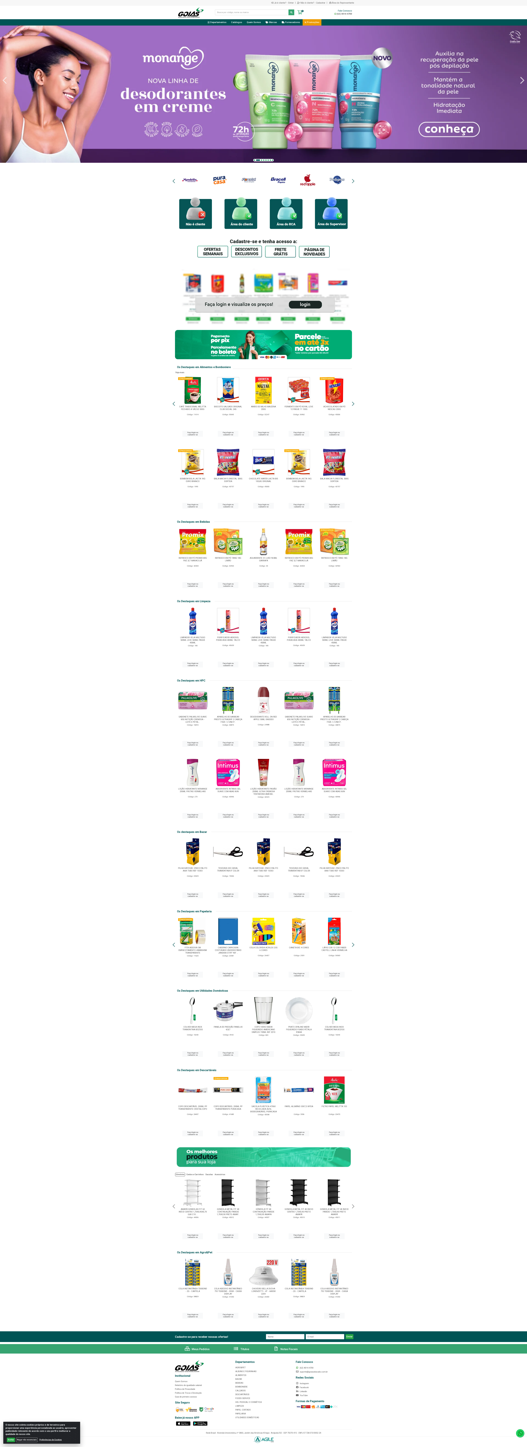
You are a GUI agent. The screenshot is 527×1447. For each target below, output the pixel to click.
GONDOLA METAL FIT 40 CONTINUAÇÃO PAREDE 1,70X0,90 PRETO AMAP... (192, 1212)
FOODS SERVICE (242, 1398)
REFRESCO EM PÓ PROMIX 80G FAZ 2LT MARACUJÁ (193, 559)
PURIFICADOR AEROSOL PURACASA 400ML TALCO (228, 638)
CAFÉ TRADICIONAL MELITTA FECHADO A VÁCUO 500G (192, 407)
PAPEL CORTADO (243, 1410)
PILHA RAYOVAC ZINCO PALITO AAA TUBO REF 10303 (192, 869)
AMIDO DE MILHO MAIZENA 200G (263, 407)
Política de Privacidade (185, 1389)
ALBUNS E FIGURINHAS (246, 1371)
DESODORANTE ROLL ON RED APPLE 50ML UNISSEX (263, 718)
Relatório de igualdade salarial (188, 1385)
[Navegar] (4, 80)
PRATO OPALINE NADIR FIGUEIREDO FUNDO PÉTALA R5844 (299, 1029)
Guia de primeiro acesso (186, 1397)
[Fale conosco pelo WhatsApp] (520, 1433)
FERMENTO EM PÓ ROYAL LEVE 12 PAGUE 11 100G (299, 407)
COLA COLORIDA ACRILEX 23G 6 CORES (263, 948)
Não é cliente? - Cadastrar (312, 3)
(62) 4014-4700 (344, 14)
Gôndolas (180, 1174)
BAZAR (238, 1379)
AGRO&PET (240, 1367)
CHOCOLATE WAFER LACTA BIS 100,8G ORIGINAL (263, 480)
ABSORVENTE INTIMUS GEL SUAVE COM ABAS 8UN (228, 790)
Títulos (244, 1349)
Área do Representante (343, 3)
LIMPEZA (239, 1406)
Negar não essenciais (27, 1440)
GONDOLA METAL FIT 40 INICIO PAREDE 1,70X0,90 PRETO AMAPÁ (299, 1212)
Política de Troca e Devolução (188, 1393)
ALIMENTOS (240, 1375)
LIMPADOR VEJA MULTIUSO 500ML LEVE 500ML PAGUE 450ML (192, 640)
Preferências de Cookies (50, 1440)
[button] (254, 160)
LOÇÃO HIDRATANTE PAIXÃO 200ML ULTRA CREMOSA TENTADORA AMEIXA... (263, 791)
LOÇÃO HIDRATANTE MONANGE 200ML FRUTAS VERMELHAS (192, 790)
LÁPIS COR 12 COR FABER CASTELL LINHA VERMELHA (334, 948)
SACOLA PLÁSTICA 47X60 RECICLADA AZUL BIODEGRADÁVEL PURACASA (263, 1109)
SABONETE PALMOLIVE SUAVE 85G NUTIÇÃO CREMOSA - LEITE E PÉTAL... (193, 719)
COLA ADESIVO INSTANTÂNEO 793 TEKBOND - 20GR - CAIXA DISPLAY (228, 1291)
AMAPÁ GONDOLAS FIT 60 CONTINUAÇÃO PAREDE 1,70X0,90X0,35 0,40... (334, 1212)
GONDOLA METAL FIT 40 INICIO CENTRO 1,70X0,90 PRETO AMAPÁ (263, 1212)
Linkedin (303, 1391)
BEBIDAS (239, 1383)
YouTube (303, 1395)
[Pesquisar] (291, 12)
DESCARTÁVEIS (242, 1394)
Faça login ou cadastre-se (192, 433)
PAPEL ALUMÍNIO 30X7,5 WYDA (299, 1106)
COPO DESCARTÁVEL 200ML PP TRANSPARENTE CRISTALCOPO (192, 1107)
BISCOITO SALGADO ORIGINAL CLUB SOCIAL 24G (228, 407)
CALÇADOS (240, 1390)
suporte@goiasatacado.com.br (313, 1372)
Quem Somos (181, 1381)
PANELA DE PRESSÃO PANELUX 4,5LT (228, 1028)
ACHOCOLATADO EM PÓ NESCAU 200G (334, 407)
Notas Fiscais (289, 1349)
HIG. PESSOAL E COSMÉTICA (248, 1402)
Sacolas (209, 1174)
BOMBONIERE (241, 1387)
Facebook (304, 1387)
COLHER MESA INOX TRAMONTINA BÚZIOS (193, 1028)
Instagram (304, 1383)
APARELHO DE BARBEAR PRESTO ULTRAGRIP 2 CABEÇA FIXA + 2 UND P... (228, 719)
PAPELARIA (240, 1413)
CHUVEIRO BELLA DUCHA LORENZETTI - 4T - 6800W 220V (264, 1291)
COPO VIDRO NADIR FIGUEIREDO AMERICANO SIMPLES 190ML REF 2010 (263, 1029)
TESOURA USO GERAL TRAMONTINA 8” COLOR (228, 869)
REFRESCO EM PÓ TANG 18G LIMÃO (228, 559)
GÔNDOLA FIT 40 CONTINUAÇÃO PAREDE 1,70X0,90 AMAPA (228, 1212)
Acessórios (220, 1174)
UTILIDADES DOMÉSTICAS (247, 1417)
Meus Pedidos (200, 1349)
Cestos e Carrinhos (195, 1174)
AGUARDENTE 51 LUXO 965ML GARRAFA (263, 559)
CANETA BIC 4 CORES (299, 947)
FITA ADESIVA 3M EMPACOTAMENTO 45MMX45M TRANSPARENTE (193, 950)
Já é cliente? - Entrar (284, 3)
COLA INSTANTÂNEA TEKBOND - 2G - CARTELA (193, 1289)
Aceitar (11, 1440)
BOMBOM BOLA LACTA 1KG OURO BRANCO (192, 480)
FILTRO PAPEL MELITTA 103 (334, 1106)
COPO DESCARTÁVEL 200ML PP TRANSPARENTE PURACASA (228, 1107)
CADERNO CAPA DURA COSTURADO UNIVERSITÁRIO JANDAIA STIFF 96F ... (228, 950)
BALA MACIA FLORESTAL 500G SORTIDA (228, 480)
